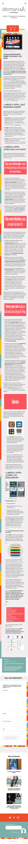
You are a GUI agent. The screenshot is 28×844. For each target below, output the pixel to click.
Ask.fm (5, 100)
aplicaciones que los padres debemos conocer (13, 92)
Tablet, (10, 670)
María (4, 51)
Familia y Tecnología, (18, 667)
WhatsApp (22, 98)
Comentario (6, 690)
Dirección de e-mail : (10, 824)
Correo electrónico (7, 721)
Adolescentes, (10, 666)
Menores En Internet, (8, 669)
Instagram (10, 100)
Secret (8, 436)
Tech (5, 664)
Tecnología (14, 670)
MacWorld (15, 498)
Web (4, 729)
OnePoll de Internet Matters (19, 141)
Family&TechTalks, (19, 663)
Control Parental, (19, 666)
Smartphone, (6, 670)
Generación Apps (9, 526)
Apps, (10, 663)
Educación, (6, 667)
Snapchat (16, 99)
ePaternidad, (13, 663)
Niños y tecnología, (16, 669)
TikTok (5, 99)
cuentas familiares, (19, 562)
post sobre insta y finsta (17, 468)
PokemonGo (21, 99)
